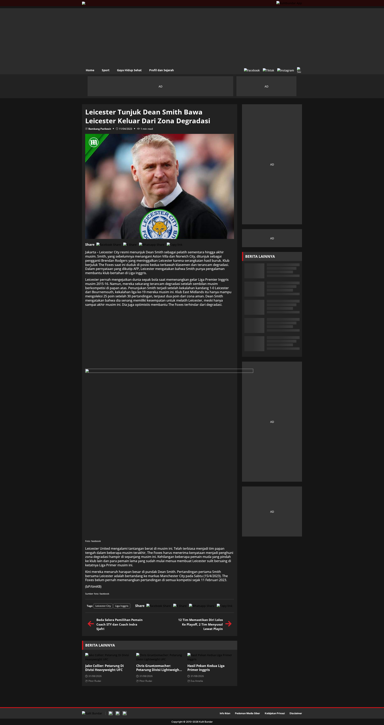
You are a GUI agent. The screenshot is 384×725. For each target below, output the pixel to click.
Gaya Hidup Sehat (129, 70)
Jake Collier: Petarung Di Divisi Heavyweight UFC (104, 668)
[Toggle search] (299, 70)
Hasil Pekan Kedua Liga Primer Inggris (206, 668)
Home (90, 70)
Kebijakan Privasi (275, 713)
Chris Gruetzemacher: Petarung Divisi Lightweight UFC (158, 668)
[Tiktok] (268, 70)
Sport (105, 70)
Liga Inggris (121, 606)
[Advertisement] (192, 36)
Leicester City (103, 606)
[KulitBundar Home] (83, 3)
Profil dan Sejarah (161, 70)
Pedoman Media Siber (247, 713)
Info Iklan (225, 713)
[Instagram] (285, 70)
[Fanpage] (252, 70)
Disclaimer (296, 713)
